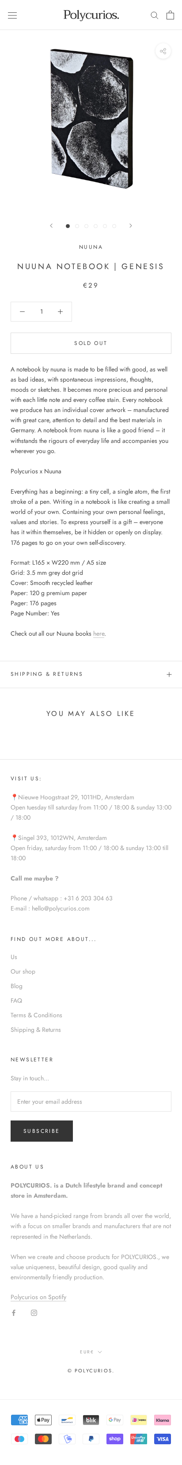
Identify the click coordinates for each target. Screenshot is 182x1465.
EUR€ (87, 1352)
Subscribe (41, 1131)
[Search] (155, 15)
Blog (17, 986)
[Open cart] (170, 15)
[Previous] (51, 226)
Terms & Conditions (36, 1015)
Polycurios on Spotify (38, 1297)
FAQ (16, 1000)
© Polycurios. (91, 1370)
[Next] (130, 226)
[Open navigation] (12, 15)
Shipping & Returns (47, 674)
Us (14, 956)
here (98, 633)
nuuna (91, 247)
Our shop (23, 971)
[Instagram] (34, 1312)
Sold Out (90, 343)
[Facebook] (14, 1312)
